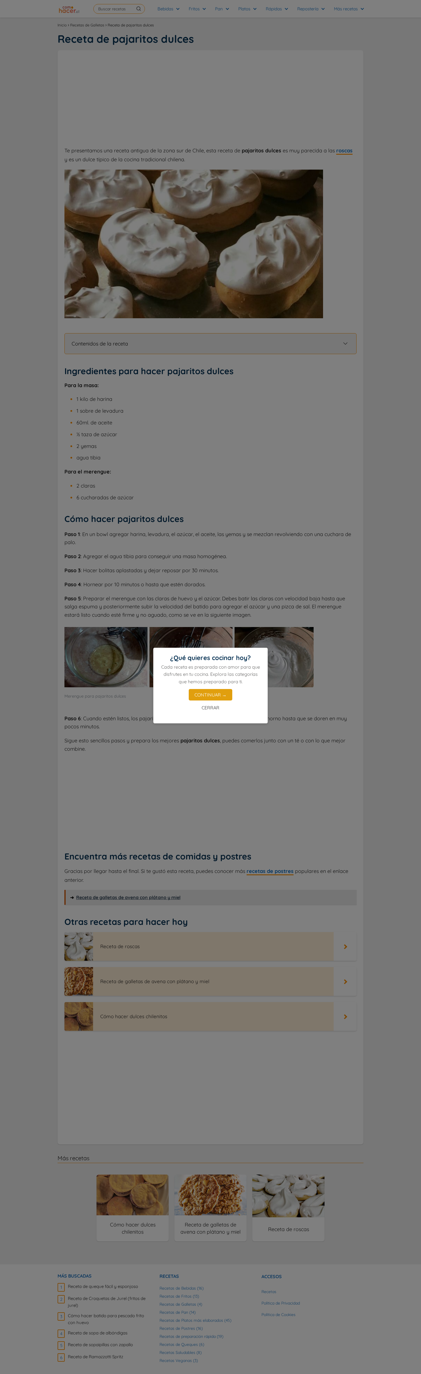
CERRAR (210, 708)
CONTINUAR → (210, 695)
